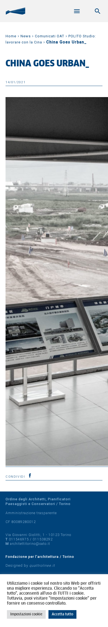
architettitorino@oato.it (30, 544)
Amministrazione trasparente (31, 513)
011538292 (43, 539)
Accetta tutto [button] (62, 614)
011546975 (19, 539)
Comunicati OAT (49, 36)
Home (11, 36)
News (25, 36)
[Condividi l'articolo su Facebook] (30, 475)
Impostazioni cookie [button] (26, 614)
